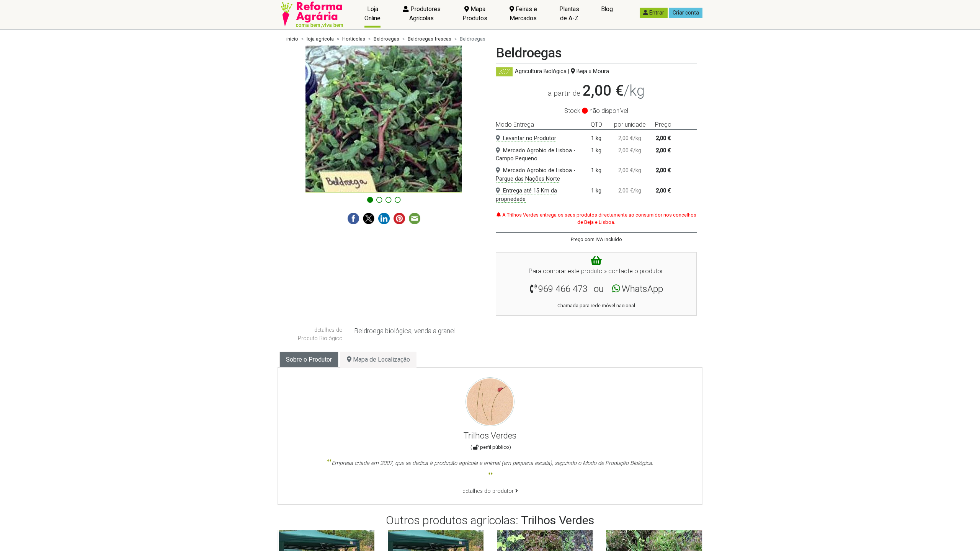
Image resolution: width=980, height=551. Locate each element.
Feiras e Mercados (523, 13)
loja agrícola (320, 39)
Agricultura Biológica (541, 71)
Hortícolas (353, 39)
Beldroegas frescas (429, 39)
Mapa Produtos (474, 13)
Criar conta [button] (686, 13)
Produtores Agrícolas (425, 13)
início (292, 39)
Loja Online (372, 13)
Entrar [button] (656, 13)
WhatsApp (642, 289)
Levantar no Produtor (529, 138)
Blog (607, 9)
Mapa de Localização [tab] (380, 359)
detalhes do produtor (488, 491)
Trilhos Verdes (490, 435)
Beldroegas (386, 39)
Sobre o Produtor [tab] (309, 359)
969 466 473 (563, 289)
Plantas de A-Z (569, 13)
